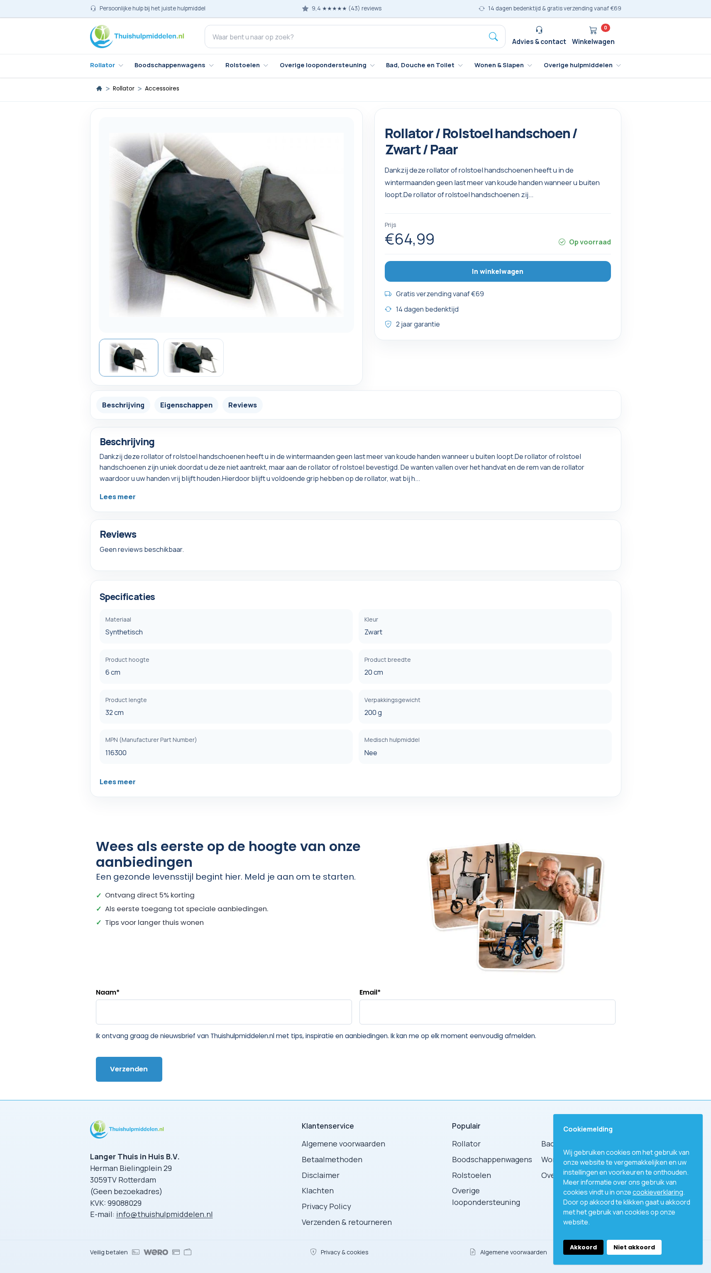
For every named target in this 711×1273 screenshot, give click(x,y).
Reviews (242, 404)
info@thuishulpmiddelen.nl (164, 1214)
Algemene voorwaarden (343, 1144)
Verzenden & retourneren (347, 1222)
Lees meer (118, 496)
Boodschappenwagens (492, 1159)
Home (99, 88)
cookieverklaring (658, 1192)
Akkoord (583, 1247)
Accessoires (162, 89)
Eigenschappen (186, 404)
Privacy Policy (326, 1206)
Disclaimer (321, 1175)
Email (370, 992)
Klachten (318, 1190)
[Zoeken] (493, 36)
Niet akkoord (634, 1247)
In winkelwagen (497, 271)
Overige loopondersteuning (486, 1196)
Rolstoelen (471, 1175)
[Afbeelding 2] (194, 358)
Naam (108, 992)
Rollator (123, 89)
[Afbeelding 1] (129, 358)
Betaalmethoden (332, 1159)
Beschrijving (123, 404)
